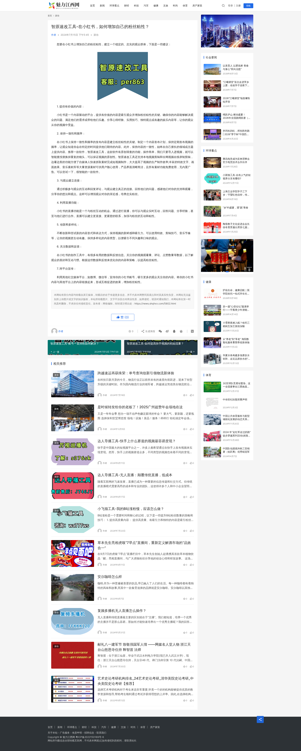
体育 (185, 5)
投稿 (248, 5)
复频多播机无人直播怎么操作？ (122, 611)
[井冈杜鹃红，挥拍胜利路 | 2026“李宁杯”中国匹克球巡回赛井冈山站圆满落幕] (212, 134)
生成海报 (150, 331)
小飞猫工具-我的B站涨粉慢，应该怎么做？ (131, 509)
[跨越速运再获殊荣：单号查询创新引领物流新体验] (72, 383)
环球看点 (114, 5)
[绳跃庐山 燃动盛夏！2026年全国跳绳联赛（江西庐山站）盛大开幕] (212, 118)
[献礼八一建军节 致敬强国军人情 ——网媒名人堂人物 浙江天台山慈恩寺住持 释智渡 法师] (72, 655)
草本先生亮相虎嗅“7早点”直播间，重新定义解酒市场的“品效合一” (144, 545)
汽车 (146, 5)
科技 (136, 5)
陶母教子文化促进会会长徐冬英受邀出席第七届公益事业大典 (236, 227)
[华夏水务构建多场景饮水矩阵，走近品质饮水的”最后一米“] (212, 359)
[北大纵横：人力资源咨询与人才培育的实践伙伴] (227, 31)
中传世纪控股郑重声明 (235, 399)
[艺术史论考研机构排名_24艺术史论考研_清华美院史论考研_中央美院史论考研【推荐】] (72, 689)
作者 (53, 34)
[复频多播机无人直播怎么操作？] (72, 621)
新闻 (102, 5)
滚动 (96, 34)
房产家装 (197, 5)
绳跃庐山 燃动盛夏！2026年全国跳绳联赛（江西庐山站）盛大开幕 (237, 118)
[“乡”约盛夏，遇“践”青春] (212, 211)
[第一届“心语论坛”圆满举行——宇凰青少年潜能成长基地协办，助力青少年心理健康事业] (212, 310)
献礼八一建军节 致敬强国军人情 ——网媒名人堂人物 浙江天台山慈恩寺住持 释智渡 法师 (144, 647)
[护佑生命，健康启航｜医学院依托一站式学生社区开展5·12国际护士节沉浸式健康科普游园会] (212, 293)
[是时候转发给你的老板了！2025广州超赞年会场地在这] (72, 417)
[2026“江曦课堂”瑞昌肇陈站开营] (212, 101)
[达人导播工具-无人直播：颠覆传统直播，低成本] (72, 485)
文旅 (165, 5)
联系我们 (101, 732)
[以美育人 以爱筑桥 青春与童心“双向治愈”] (212, 69)
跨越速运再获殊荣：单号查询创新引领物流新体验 (136, 373)
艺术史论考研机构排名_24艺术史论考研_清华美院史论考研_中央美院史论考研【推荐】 (146, 681)
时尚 (175, 5)
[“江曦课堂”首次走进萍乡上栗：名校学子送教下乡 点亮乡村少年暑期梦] (212, 85)
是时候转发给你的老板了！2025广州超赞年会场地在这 (140, 407)
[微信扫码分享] (160, 331)
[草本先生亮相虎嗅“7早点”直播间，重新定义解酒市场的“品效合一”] (72, 553)
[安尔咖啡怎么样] (72, 587)
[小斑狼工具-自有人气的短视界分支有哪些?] (212, 178)
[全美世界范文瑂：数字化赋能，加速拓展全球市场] (227, 255)
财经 (126, 5)
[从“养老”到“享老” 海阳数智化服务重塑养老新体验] (212, 342)
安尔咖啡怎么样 (110, 577)
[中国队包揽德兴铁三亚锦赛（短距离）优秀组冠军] (212, 452)
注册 (238, 5)
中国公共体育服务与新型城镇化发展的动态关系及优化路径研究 (236, 419)
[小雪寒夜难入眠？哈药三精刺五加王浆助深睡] (212, 326)
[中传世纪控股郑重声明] (212, 403)
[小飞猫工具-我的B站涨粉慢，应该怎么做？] (72, 519)
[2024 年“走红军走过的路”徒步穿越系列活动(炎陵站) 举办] (212, 435)
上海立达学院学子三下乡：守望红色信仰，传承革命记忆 (236, 195)
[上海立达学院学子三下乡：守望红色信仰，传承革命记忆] (212, 195)
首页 (92, 5)
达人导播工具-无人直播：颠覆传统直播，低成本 (135, 475)
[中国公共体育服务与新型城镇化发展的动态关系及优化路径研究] (212, 419)
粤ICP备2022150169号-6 (90, 736)
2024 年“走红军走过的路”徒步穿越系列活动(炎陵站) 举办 (237, 435)
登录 (230, 5)
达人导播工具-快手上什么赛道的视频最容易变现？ (137, 441)
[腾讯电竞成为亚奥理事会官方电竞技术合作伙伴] (212, 162)
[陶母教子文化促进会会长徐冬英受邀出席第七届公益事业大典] (212, 227)
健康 (155, 5)
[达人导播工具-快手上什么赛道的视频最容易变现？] (72, 451)
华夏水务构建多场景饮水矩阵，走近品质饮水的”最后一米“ (236, 358)
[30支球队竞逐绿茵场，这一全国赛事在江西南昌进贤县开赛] (212, 387)
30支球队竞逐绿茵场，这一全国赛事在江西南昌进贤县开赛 (236, 387)
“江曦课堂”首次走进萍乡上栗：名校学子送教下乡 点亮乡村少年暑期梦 (236, 85)
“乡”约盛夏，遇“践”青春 (235, 207)
